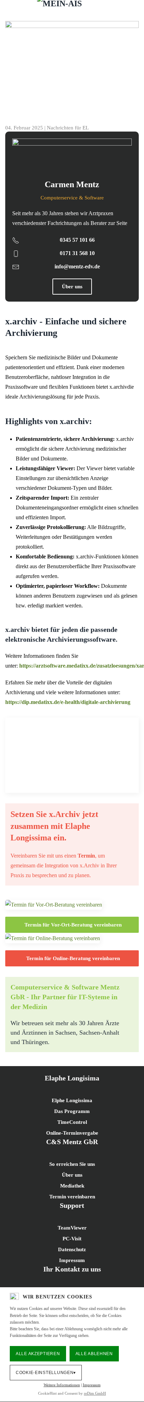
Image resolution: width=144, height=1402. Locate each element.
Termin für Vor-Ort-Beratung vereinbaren (73, 925)
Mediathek (72, 1186)
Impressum (92, 1385)
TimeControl (72, 1122)
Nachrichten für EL (68, 128)
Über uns (72, 286)
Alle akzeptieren (38, 1353)
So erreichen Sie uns (72, 1164)
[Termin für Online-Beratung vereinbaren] (52, 937)
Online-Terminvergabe (72, 1133)
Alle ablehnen (94, 1353)
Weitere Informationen (62, 1385)
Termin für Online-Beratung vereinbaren (73, 958)
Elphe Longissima (72, 1100)
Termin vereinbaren (72, 1196)
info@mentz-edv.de (77, 266)
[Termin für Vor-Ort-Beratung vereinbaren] (53, 904)
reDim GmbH (95, 1393)
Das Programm (72, 1111)
